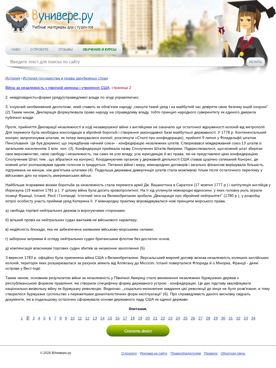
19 (140, 318)
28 (208, 318)
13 (95, 318)
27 (200, 318)
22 (163, 318)
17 (125, 318)
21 (155, 318)
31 (231, 318)
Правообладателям (186, 353)
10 (72, 318)
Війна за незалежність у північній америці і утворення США (57, 87)
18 (132, 318)
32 (238, 318)
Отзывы (65, 49)
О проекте (39, 49)
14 (102, 318)
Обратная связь (233, 353)
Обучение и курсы (99, 49)
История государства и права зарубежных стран (65, 78)
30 (223, 318)
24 (178, 318)
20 (148, 318)
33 (246, 318)
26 (193, 318)
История (12, 78)
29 (215, 318)
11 (80, 318)
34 (253, 318)
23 (170, 318)
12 (87, 318)
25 (185, 318)
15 (110, 318)
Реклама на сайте (153, 353)
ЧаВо (15, 49)
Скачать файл (138, 330)
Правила (211, 353)
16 (117, 318)
